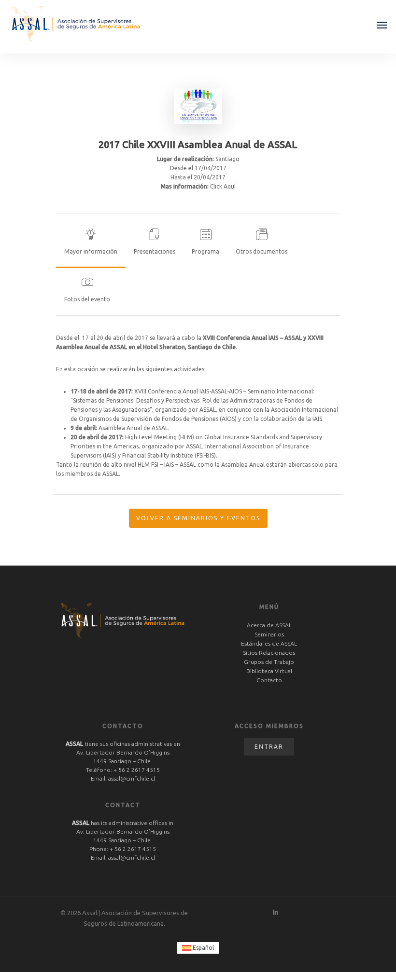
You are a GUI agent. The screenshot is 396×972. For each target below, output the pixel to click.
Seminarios (269, 634)
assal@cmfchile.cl (131, 778)
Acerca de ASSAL (269, 625)
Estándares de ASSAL (269, 643)
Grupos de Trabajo (269, 662)
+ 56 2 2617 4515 (136, 770)
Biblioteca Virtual (269, 671)
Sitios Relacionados (269, 652)
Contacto (269, 680)
